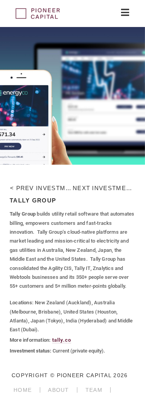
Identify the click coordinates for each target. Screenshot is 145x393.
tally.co (61, 340)
